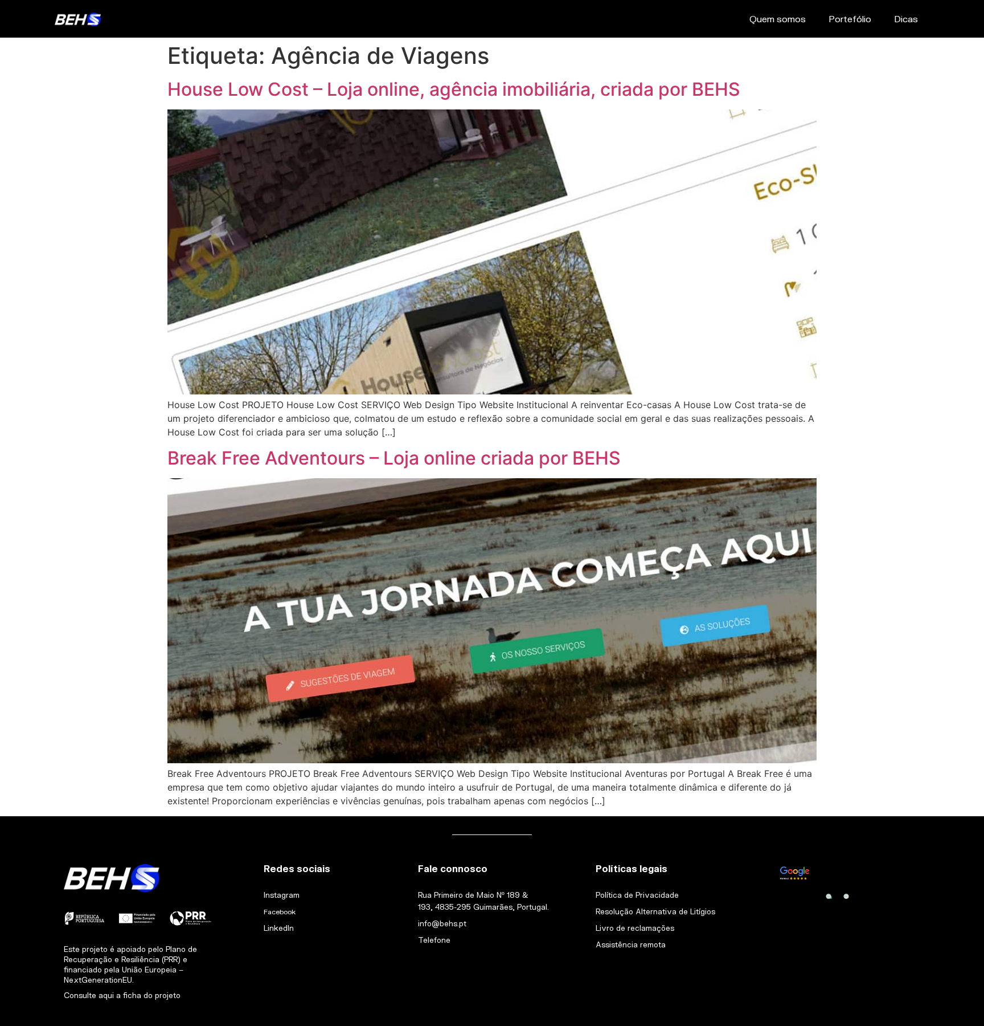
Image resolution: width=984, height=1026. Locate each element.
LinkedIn (279, 928)
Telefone (434, 939)
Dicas (906, 18)
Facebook (280, 911)
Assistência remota (631, 944)
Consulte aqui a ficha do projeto (122, 995)
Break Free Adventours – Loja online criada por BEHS (394, 458)
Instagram (282, 894)
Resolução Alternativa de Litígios (655, 911)
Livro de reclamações (635, 928)
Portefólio (850, 18)
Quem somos (777, 18)
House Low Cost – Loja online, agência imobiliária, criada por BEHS (453, 89)
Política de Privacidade (637, 894)
